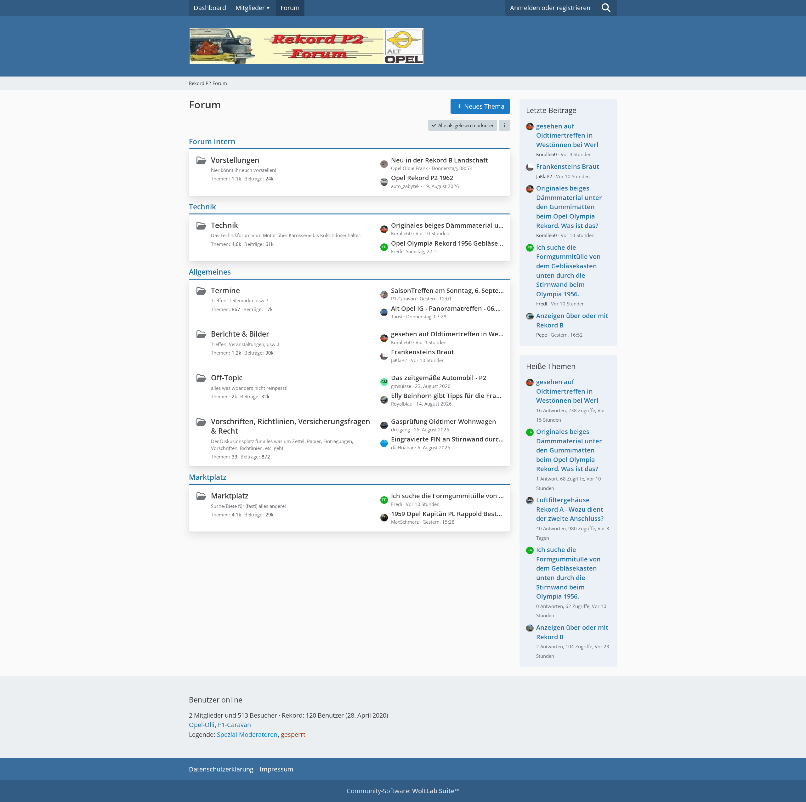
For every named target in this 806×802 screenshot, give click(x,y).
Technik (202, 207)
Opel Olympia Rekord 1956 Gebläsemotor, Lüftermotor (447, 243)
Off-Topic (226, 378)
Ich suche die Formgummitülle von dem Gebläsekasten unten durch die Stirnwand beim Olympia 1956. (447, 496)
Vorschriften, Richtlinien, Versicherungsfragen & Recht (290, 426)
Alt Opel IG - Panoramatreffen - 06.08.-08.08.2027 (447, 308)
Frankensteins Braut (422, 352)
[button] (504, 125)
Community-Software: (403, 791)
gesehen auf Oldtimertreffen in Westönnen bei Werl (447, 334)
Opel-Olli (201, 724)
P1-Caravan (234, 724)
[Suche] (606, 8)
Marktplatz (207, 477)
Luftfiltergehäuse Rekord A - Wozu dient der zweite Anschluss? (570, 509)
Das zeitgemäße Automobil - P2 (438, 377)
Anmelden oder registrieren (550, 7)
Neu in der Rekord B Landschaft (439, 160)
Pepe (541, 335)
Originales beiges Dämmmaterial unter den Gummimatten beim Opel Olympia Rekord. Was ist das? (447, 225)
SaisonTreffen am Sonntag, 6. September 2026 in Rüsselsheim (447, 290)
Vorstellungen (235, 160)
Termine (225, 290)
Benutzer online (215, 700)
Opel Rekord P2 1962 (422, 177)
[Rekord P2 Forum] (403, 46)
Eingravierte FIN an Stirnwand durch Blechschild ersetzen (447, 439)
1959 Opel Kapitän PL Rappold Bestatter (447, 513)
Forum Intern (212, 141)
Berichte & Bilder (240, 334)
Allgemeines (210, 272)
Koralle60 (546, 154)
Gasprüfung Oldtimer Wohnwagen (443, 421)
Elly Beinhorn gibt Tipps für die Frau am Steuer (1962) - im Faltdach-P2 (447, 395)
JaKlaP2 (544, 176)
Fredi (541, 303)
